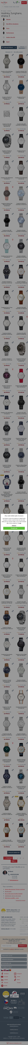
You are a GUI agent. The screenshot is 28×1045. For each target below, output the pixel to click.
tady (20, 523)
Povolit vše (14, 528)
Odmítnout (14, 525)
